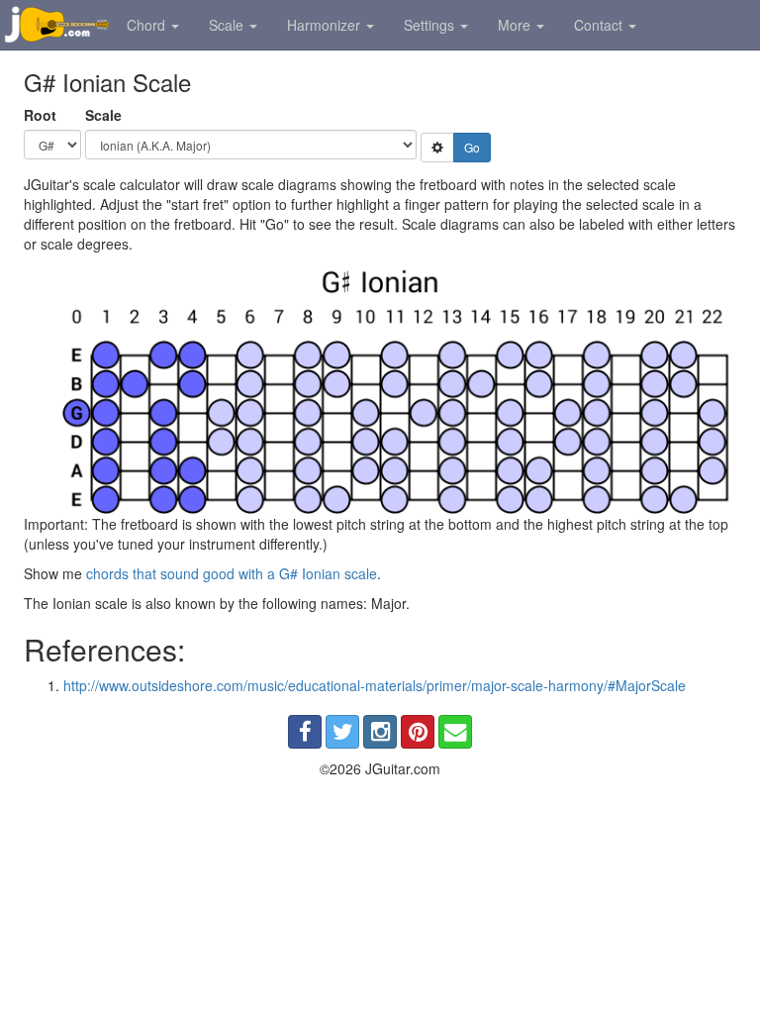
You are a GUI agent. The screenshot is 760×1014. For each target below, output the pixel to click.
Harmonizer (325, 25)
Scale (228, 25)
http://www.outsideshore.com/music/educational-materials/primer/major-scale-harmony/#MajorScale (374, 685)
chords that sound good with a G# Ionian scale (231, 573)
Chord (148, 25)
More (516, 25)
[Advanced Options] (437, 147)
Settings (431, 25)
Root (40, 115)
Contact (600, 25)
